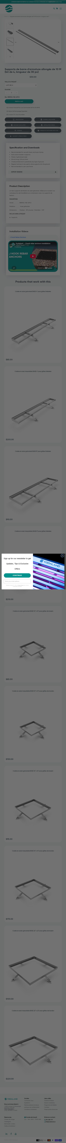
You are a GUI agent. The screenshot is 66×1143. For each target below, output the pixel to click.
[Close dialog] (62, 555)
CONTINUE (17, 575)
